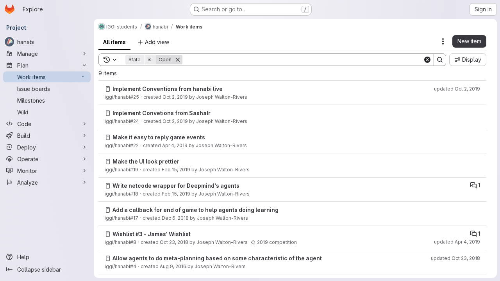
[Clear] (427, 59)
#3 (139, 234)
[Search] (440, 59)
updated (457, 89)
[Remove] (177, 59)
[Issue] (108, 89)
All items (114, 42)
